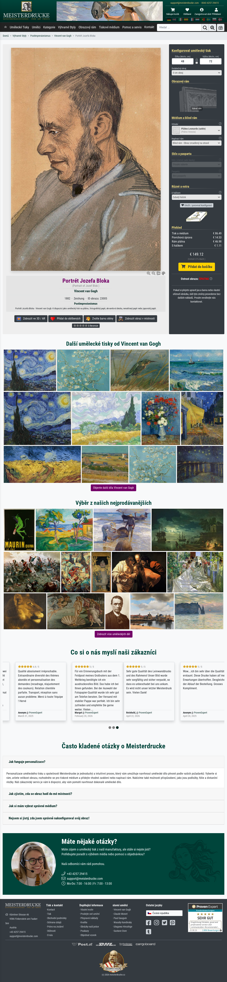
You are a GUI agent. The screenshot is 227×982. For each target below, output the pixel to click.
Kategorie (49, 27)
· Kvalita (83, 922)
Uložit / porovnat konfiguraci (198, 205)
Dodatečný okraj (179, 68)
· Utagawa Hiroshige (122, 926)
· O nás (49, 935)
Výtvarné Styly (67, 27)
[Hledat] (205, 27)
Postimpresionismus (40, 35)
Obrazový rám (87, 27)
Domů (6, 35)
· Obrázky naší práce (89, 926)
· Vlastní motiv (86, 909)
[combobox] (197, 72)
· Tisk (48, 913)
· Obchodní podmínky (56, 918)
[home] (5, 27)
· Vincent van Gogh (122, 909)
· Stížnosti (51, 930)
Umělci (36, 27)
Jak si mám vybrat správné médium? (33, 806)
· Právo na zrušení (54, 926)
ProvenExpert (27, 712)
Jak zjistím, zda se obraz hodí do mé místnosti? (40, 794)
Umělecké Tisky (19, 27)
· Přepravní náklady (88, 918)
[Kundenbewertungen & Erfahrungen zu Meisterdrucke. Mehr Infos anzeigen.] (205, 917)
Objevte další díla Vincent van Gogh (113, 487)
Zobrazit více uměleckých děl (113, 634)
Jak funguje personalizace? (27, 762)
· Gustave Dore (120, 930)
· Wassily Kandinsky (122, 922)
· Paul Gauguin (120, 918)
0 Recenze (93, 325)
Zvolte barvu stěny (101, 318)
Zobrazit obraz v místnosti (139, 318)
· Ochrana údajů (53, 922)
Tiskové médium (109, 27)
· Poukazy (84, 930)
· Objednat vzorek (87, 935)
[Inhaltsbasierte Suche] (212, 27)
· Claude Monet (120, 913)
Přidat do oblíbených (68, 318)
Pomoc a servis (132, 27)
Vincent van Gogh (62, 35)
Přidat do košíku (198, 267)
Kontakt (149, 27)
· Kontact (50, 909)
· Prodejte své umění (89, 913)
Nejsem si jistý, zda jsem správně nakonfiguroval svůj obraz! (49, 818)
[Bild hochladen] (220, 27)
